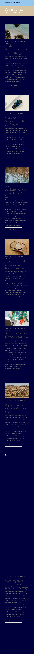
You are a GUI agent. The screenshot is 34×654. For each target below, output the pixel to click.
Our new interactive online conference (16, 121)
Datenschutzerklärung (8, 651)
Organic (8, 258)
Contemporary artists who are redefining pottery (16, 584)
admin (22, 41)
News (7, 43)
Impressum (18, 651)
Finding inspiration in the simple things (16, 49)
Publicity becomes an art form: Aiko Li (16, 193)
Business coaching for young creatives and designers (16, 336)
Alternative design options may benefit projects (16, 264)
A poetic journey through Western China (15, 408)
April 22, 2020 (10, 41)
